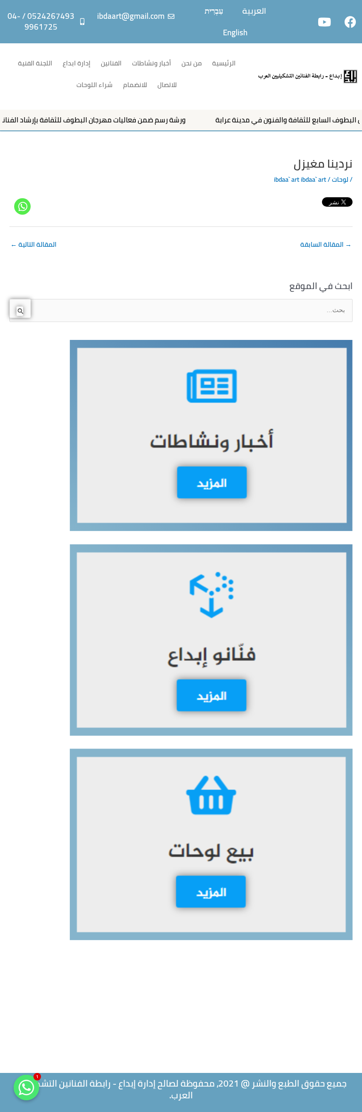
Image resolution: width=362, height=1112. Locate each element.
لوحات (340, 179)
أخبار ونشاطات (151, 63)
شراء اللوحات (94, 85)
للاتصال (167, 85)
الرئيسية (224, 63)
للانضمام (135, 85)
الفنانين (111, 63)
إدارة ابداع (76, 63)
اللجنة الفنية (35, 63)
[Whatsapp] (22, 206)
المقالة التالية (33, 244)
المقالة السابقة (326, 244)
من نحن (191, 63)
